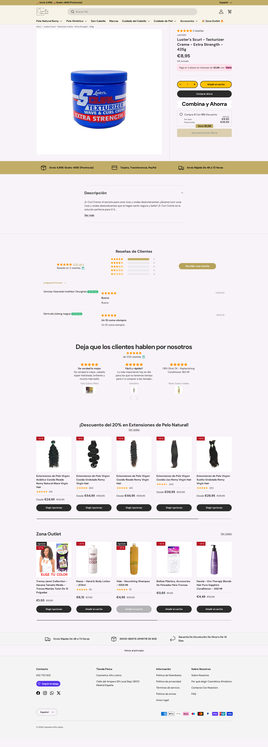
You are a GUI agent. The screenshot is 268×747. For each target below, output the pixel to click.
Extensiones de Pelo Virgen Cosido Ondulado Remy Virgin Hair (93, 479)
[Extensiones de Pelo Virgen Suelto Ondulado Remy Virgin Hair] (214, 454)
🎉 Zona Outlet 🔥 (213, 21)
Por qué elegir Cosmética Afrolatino (211, 681)
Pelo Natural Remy (47, 21)
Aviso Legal (162, 700)
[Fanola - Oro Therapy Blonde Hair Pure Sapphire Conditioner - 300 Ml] (214, 559)
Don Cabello (98, 21)
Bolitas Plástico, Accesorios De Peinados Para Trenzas (173, 583)
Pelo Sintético (74, 21)
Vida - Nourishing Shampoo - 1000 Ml (133, 583)
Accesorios (187, 21)
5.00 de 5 (78, 264)
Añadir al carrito (216, 84)
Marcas (113, 21)
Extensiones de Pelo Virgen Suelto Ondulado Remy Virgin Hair (213, 479)
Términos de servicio (168, 687)
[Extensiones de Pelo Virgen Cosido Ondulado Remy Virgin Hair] (93, 454)
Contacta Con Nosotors (204, 687)
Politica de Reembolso (168, 675)
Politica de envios (166, 694)
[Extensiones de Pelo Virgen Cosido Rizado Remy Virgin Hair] (134, 454)
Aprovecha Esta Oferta (204, 132)
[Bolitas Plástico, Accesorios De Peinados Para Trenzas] (174, 559)
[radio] (204, 118)
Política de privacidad (168, 681)
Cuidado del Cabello (134, 21)
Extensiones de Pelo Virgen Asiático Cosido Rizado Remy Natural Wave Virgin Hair (53, 481)
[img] (108, 293)
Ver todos (134, 429)
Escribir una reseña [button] (197, 266)
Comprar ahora (204, 93)
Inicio (38, 26)
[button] (229, 11)
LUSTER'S (181, 35)
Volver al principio (134, 650)
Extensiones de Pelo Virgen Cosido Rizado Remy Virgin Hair (133, 479)
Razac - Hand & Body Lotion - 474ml (93, 583)
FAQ (193, 694)
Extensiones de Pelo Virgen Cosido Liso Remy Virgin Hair (173, 477)
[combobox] (132, 11)
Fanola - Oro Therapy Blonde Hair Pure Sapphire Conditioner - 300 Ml (214, 585)
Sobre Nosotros (200, 675)
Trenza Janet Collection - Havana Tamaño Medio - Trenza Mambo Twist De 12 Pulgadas (52, 587)
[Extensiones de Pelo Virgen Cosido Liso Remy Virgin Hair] (174, 454)
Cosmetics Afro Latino (53, 727)
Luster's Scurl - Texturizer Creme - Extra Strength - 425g (69, 26)
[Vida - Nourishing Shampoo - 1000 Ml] (134, 559)
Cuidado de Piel (163, 21)
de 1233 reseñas (132, 356)
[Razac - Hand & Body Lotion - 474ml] (93, 559)
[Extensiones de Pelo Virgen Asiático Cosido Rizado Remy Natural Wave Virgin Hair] (53, 454)
